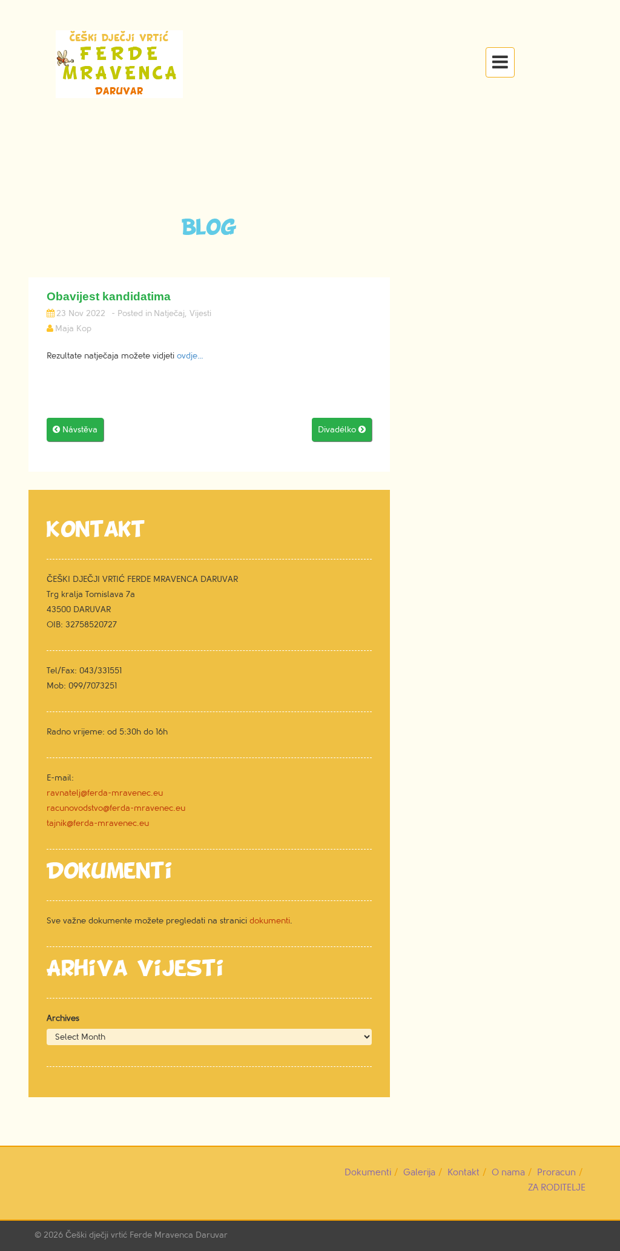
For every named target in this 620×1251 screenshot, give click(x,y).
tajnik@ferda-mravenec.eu (98, 823)
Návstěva (75, 429)
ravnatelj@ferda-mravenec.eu (105, 792)
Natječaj (169, 313)
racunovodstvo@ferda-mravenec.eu (116, 808)
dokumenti (269, 920)
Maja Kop (73, 328)
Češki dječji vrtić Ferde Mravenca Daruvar (146, 1234)
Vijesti (200, 313)
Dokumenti (368, 1172)
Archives (63, 1018)
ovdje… (190, 355)
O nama (508, 1172)
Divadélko (342, 429)
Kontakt (463, 1172)
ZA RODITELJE (556, 1188)
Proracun (556, 1172)
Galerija (419, 1172)
